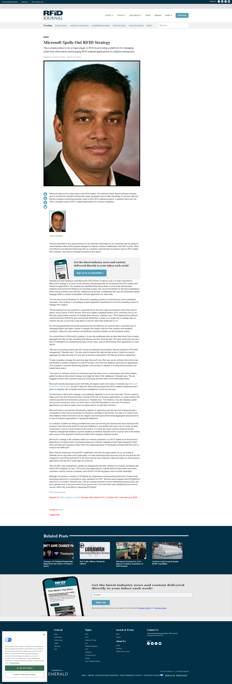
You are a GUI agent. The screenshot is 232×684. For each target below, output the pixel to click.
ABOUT (84, 675)
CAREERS (91, 675)
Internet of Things (90, 640)
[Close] (44, 634)
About (118, 645)
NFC (86, 649)
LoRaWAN (88, 652)
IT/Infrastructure (90, 655)
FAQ (55, 649)
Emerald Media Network (10, 2)
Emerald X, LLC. (171, 671)
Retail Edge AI (151, 25)
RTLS (86, 637)
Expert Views (58, 637)
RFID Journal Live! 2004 (70, 497)
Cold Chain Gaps (119, 25)
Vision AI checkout (136, 25)
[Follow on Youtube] (229, 1)
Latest (108, 15)
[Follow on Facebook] (219, 1)
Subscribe (182, 15)
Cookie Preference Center (25, 674)
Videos (56, 643)
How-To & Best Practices (92, 661)
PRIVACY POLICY (181, 675)
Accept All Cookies (25, 668)
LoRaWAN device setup (101, 25)
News (46, 37)
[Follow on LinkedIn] (222, 1)
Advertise (24, 2)
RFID (86, 634)
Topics (120, 15)
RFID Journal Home (57, 492)
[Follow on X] (225, 1)
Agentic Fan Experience (79, 25)
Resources (134, 15)
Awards (158, 15)
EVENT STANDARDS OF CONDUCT (131, 675)
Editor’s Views (58, 640)
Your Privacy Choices (151, 675)
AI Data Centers (61, 25)
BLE (86, 643)
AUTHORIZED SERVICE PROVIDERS (107, 675)
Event (148, 15)
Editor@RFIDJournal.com (155, 635)
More (167, 15)
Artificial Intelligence (91, 646)
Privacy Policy (15, 663)
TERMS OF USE (170, 675)
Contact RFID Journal (123, 651)
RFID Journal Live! (37, 2)
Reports (87, 658)
